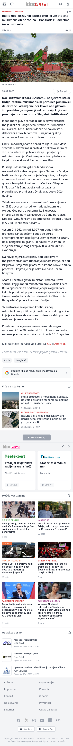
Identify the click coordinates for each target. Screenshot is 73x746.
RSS (58, 720)
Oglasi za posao (48, 709)
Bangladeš (21, 360)
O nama (43, 696)
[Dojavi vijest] (60, 4)
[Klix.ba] (37, 4)
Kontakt (8, 696)
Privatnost (45, 702)
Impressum (10, 689)
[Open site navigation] (4, 4)
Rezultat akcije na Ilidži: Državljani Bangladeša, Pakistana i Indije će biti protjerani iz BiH (44, 419)
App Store (28, 729)
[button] (63, 447)
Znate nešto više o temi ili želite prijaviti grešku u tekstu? (35, 352)
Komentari (45, 689)
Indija (7, 360)
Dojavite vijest (47, 682)
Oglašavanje (11, 702)
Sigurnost (9, 709)
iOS (49, 344)
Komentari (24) (36, 437)
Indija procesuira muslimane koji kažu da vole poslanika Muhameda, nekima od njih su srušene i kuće (44, 400)
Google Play (48, 729)
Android (59, 344)
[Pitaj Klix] (12, 4)
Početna (8, 682)
